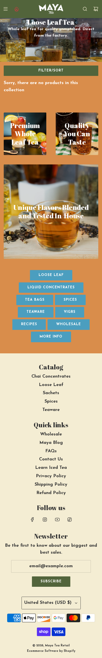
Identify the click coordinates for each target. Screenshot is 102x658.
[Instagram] (44, 519)
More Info (51, 337)
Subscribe (51, 581)
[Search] (84, 8)
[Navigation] (5, 8)
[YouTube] (57, 519)
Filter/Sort (51, 70)
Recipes (29, 324)
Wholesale (68, 324)
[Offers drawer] (16, 8)
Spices (70, 300)
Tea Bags (35, 300)
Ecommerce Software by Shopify (51, 651)
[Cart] (95, 8)
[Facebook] (32, 519)
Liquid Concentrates (51, 287)
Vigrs (70, 312)
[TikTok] (69, 519)
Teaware (35, 312)
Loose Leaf (51, 275)
